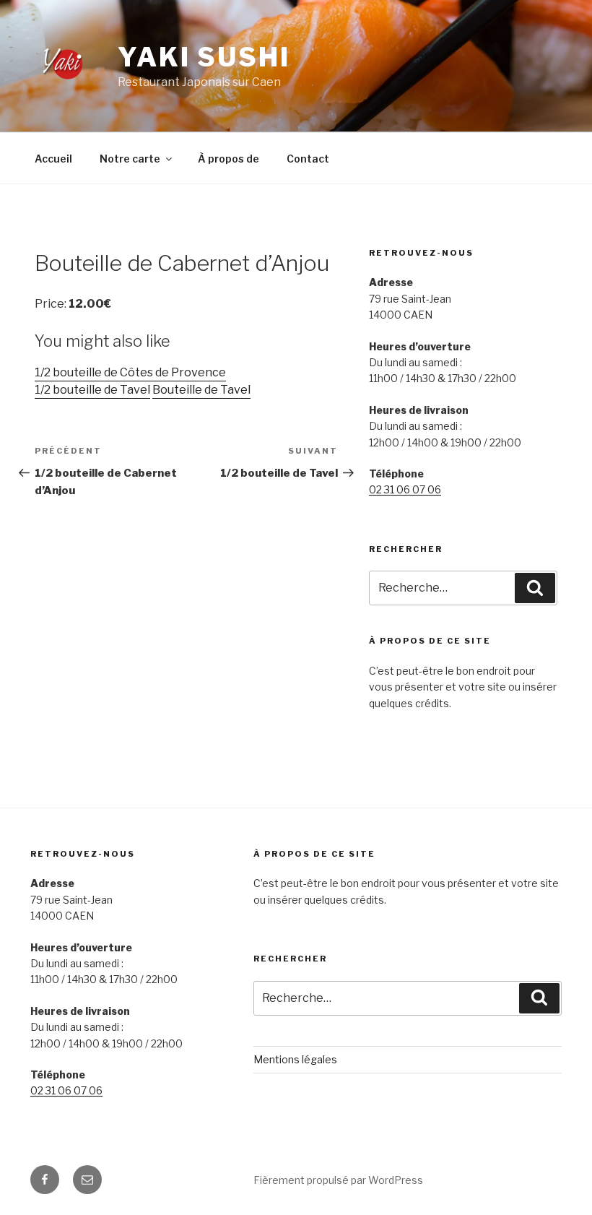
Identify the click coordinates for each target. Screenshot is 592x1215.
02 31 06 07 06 (405, 489)
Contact (308, 158)
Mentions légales (295, 1059)
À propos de (228, 158)
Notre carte (130, 158)
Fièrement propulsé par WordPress (338, 1180)
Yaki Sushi (204, 57)
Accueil (53, 158)
